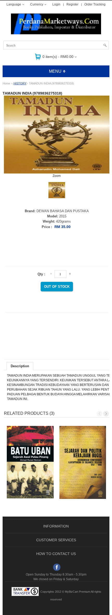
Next (106, 414)
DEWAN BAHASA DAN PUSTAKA (62, 211)
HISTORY (20, 83)
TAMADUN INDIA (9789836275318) (51, 83)
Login (56, 4)
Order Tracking (94, 4)
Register (72, 4)
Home (6, 83)
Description (20, 366)
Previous (99, 414)
